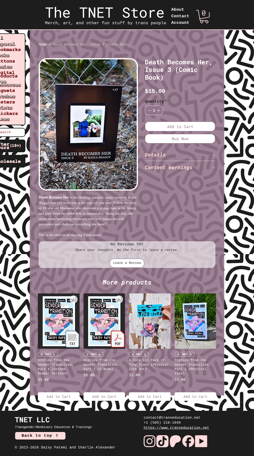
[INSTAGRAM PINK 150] (149, 441)
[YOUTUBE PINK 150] (201, 441)
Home (43, 44)
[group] (127, 347)
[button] (204, 16)
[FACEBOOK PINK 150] (188, 441)
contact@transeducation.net (172, 418)
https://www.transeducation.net (176, 428)
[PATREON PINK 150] (175, 441)
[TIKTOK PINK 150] (162, 441)
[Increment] (159, 110)
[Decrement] (149, 110)
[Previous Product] (32, 320)
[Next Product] (221, 320)
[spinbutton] (154, 110)
